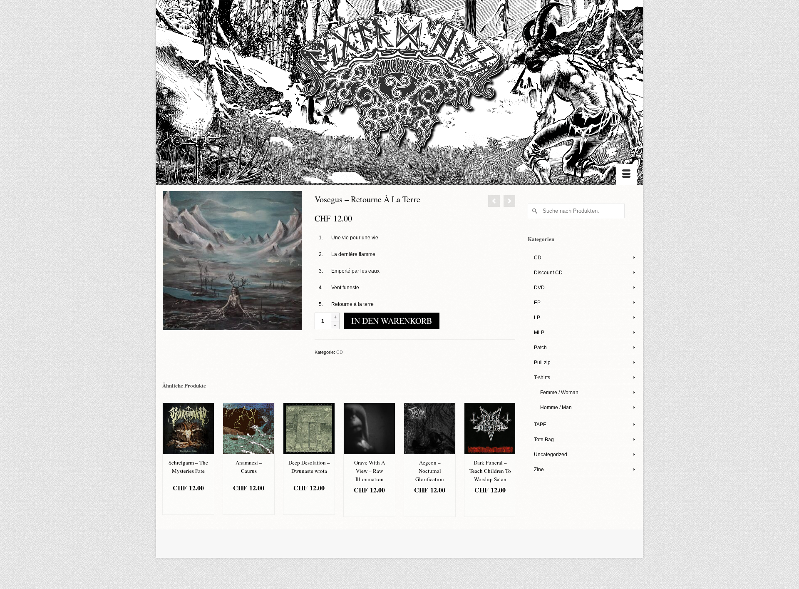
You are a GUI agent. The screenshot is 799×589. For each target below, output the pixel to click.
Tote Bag (544, 439)
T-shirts (542, 377)
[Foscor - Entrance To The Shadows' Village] (494, 201)
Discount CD (548, 273)
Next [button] (508, 459)
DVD (539, 288)
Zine (539, 469)
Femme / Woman (559, 392)
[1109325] (232, 260)
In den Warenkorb (391, 320)
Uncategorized (550, 454)
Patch (540, 347)
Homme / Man (556, 407)
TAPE (540, 424)
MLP (539, 333)
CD (339, 352)
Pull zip (542, 362)
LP (537, 318)
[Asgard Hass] (399, 87)
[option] (188, 459)
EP (537, 303)
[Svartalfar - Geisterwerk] (509, 201)
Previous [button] (169, 459)
